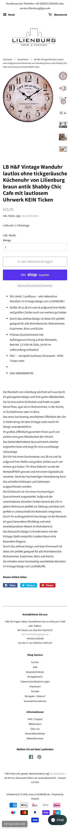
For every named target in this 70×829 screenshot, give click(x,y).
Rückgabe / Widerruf (35, 696)
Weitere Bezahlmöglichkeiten (35, 285)
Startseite (7, 59)
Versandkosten (30, 216)
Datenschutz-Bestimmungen (35, 681)
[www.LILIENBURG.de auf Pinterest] (39, 757)
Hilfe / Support (35, 719)
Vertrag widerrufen (14, 823)
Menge (7, 240)
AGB (35, 667)
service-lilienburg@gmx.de (35, 634)
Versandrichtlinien (35, 672)
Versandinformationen (35, 701)
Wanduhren (23, 59)
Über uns (35, 728)
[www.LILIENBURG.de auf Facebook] (31, 757)
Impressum (35, 686)
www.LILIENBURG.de (39, 794)
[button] (57, 820)
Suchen (35, 662)
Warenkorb (60, 14)
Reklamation (35, 724)
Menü (11, 14)
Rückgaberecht (35, 676)
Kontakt (35, 691)
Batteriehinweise (35, 738)
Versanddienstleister (35, 733)
